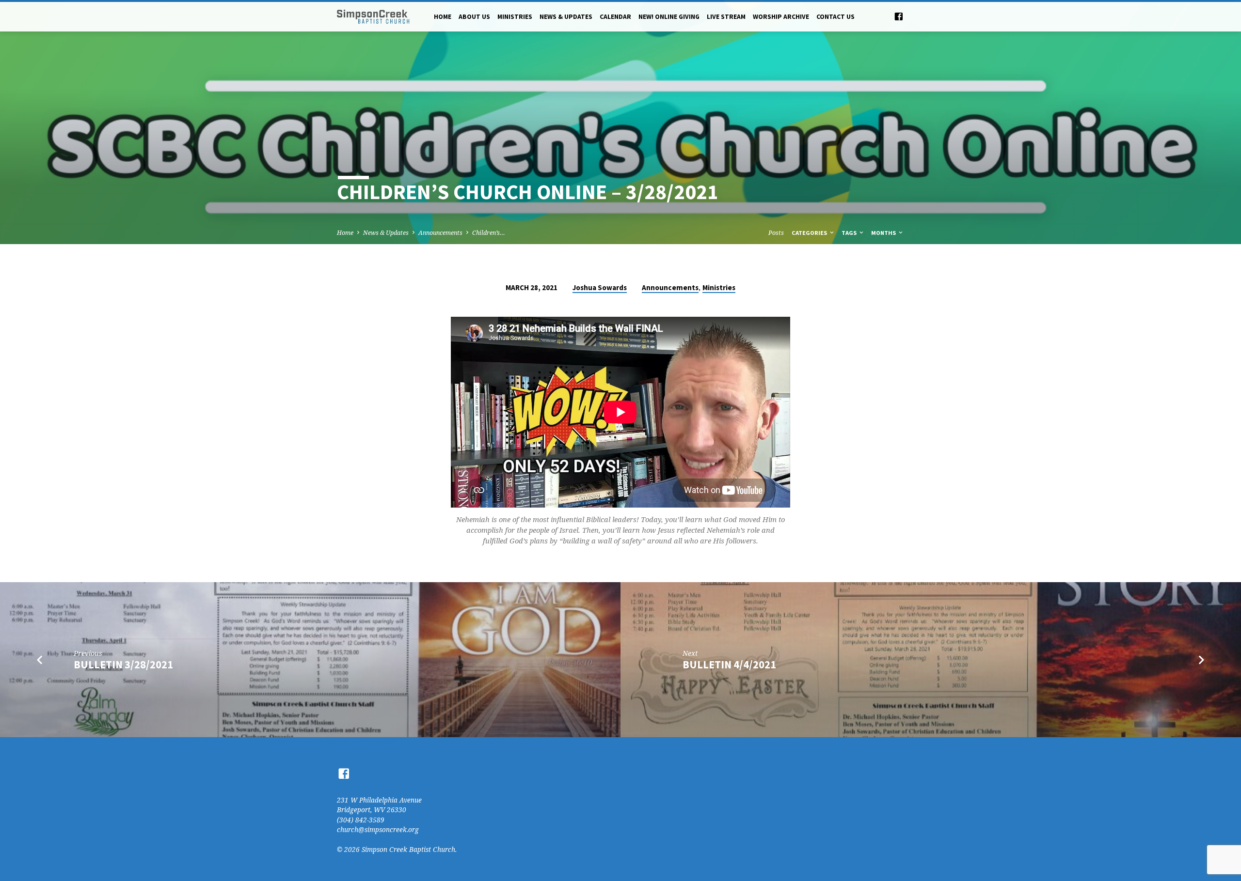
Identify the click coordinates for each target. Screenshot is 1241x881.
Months (884, 232)
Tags (850, 232)
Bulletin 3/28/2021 (123, 664)
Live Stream (726, 17)
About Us (474, 17)
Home (442, 17)
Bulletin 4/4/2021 (729, 664)
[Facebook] (898, 16)
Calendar (615, 17)
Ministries (514, 17)
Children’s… (488, 233)
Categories (810, 232)
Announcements (440, 233)
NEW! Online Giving (669, 17)
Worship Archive (781, 17)
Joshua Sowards (600, 287)
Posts (776, 233)
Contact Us (835, 17)
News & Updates (566, 17)
